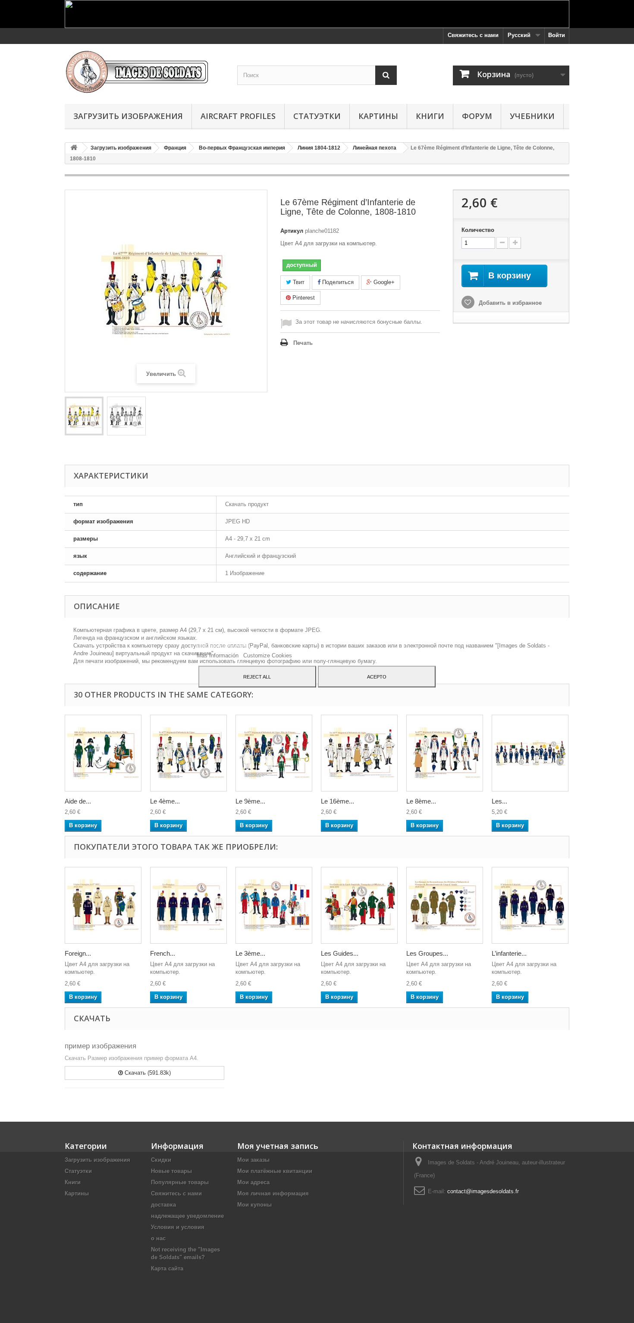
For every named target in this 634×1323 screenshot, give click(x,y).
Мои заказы (253, 1160)
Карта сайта (167, 1268)
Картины (378, 116)
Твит (297, 282)
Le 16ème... (337, 801)
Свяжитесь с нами (473, 35)
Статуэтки (317, 116)
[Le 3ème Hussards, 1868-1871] (273, 905)
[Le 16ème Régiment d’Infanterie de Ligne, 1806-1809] (359, 753)
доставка (163, 1204)
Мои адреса (253, 1182)
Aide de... (78, 801)
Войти (556, 35)
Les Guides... (339, 953)
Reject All (257, 676)
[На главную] (74, 148)
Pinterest (303, 297)
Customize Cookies (267, 655)
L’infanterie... (509, 953)
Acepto (376, 676)
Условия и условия (177, 1227)
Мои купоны (254, 1204)
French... (162, 953)
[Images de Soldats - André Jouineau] (144, 71)
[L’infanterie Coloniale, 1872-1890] (530, 905)
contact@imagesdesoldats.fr (483, 1191)
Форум (477, 116)
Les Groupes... (427, 953)
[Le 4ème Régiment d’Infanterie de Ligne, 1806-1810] (188, 753)
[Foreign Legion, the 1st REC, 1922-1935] (103, 905)
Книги (430, 116)
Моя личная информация (273, 1193)
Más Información (218, 655)
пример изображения (100, 1046)
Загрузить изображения (128, 116)
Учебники (532, 116)
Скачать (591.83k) (147, 1073)
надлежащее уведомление (187, 1216)
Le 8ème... (421, 801)
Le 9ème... (250, 801)
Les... (499, 801)
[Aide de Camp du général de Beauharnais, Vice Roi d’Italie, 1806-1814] (103, 753)
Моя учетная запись (277, 1146)
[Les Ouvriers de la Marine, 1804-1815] (530, 753)
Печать (303, 343)
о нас (158, 1238)
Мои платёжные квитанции (274, 1171)
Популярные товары (180, 1182)
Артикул (291, 231)
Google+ (383, 282)
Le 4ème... (165, 801)
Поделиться (337, 282)
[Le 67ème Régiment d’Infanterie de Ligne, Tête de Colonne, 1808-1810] (84, 416)
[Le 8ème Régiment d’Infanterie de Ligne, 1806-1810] (444, 753)
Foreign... (78, 953)
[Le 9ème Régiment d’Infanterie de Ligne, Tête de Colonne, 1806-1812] (273, 753)
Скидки (161, 1160)
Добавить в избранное (509, 303)
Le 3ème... (250, 953)
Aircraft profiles (238, 116)
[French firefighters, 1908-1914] (188, 905)
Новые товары (171, 1171)
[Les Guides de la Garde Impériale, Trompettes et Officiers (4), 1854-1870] (359, 905)
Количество (477, 230)
